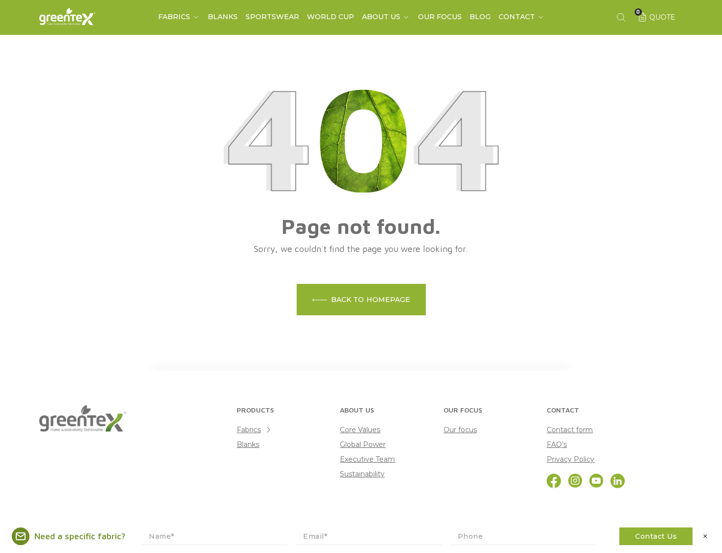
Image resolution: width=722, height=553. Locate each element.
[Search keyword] (621, 17)
